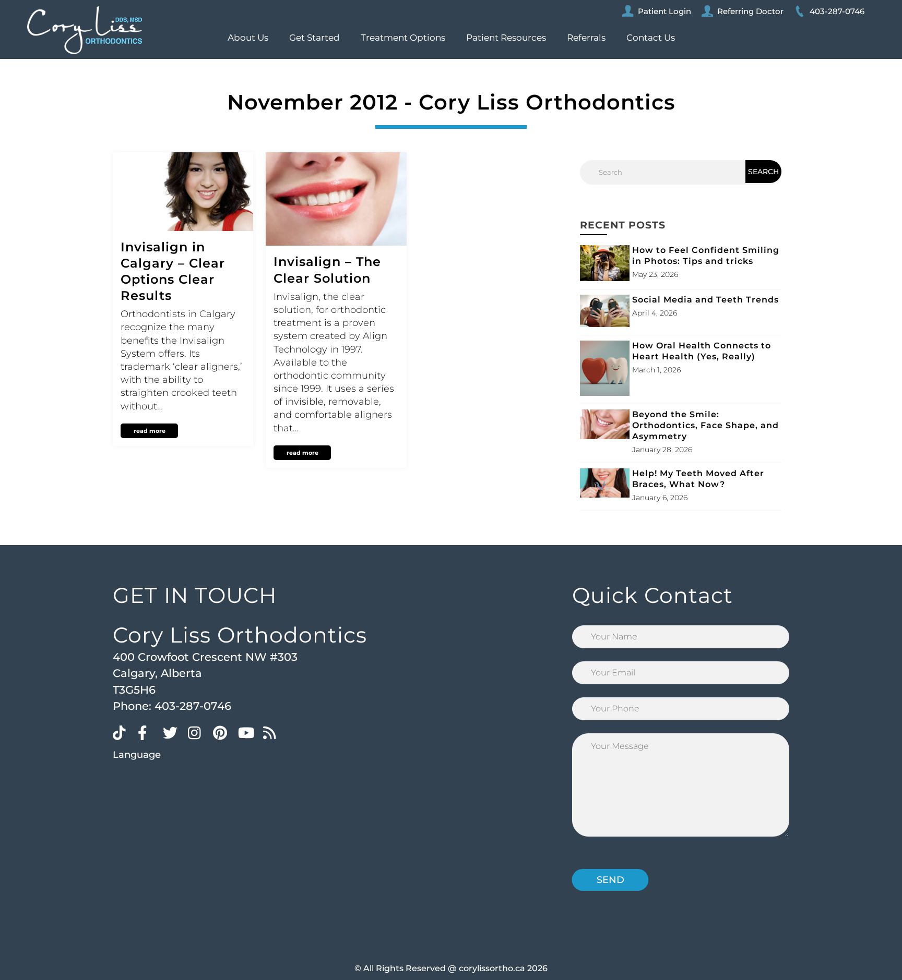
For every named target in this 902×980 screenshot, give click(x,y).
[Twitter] (173, 732)
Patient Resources (506, 37)
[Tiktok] (123, 732)
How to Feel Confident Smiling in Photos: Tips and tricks (705, 255)
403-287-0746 (837, 11)
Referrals (586, 37)
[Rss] (273, 732)
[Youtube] (248, 732)
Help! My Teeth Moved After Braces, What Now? (698, 478)
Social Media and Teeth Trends (705, 300)
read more (149, 430)
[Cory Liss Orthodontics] (84, 30)
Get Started (314, 37)
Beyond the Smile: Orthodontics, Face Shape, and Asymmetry (705, 425)
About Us (248, 37)
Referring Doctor (750, 11)
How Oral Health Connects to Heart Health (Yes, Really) (701, 351)
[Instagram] (198, 732)
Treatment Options (403, 37)
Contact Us (650, 37)
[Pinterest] (223, 732)
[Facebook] (148, 732)
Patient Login (664, 11)
